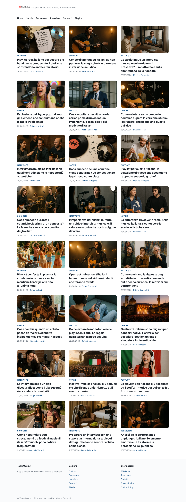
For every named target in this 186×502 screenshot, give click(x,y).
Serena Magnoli (89, 341)
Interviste (55, 18)
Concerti (67, 18)
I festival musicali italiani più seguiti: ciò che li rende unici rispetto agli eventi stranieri (93, 387)
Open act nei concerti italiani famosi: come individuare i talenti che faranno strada (91, 278)
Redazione (126, 475)
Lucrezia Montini (37, 235)
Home (20, 18)
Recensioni (42, 18)
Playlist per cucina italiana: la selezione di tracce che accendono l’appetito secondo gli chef (144, 172)
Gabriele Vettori (37, 126)
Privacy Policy (127, 483)
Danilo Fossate (36, 71)
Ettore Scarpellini (89, 286)
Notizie (29, 18)
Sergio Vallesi (36, 290)
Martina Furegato (141, 75)
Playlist (79, 18)
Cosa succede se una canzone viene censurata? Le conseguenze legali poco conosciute (92, 172)
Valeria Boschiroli (89, 130)
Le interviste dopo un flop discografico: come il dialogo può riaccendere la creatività (39, 387)
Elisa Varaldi (35, 180)
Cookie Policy (127, 487)
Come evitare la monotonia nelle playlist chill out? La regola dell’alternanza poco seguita (90, 332)
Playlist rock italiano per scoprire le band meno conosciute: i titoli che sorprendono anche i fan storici (40, 63)
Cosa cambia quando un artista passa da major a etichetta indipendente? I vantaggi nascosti (39, 332)
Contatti (124, 479)
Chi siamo (125, 471)
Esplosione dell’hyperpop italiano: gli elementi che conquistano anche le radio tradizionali (40, 118)
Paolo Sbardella (88, 71)
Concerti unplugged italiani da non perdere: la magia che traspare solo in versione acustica (92, 63)
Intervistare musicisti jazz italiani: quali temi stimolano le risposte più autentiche (40, 172)
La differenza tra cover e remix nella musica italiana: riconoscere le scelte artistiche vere (144, 223)
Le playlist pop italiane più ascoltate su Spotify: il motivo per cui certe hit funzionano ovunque (145, 387)
